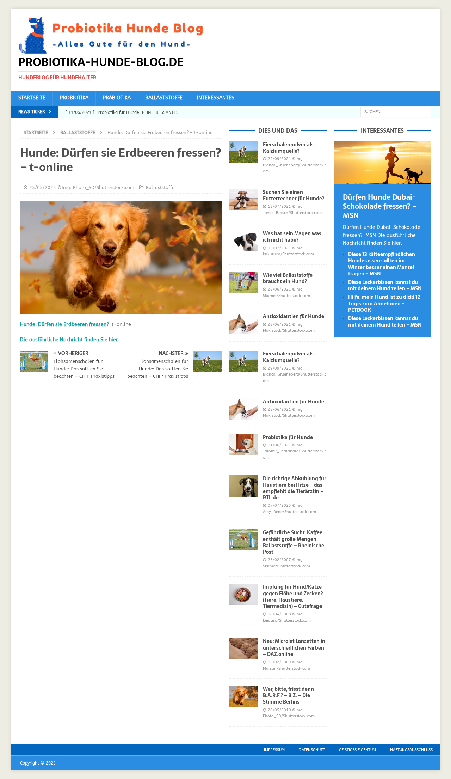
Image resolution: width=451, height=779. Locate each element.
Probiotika (74, 98)
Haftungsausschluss (411, 750)
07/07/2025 (279, 505)
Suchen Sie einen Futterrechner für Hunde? (293, 195)
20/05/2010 (279, 710)
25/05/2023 (42, 187)
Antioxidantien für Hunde (293, 316)
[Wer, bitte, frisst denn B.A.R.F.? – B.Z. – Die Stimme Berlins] (243, 696)
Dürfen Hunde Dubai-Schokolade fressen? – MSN (380, 206)
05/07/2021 (279, 248)
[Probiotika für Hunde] (243, 444)
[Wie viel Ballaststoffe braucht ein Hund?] (243, 282)
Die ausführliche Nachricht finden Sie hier (69, 340)
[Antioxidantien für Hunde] (243, 323)
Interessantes (215, 98)
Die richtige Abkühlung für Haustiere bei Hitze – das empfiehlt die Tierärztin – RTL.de (294, 488)
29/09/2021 (279, 159)
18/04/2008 (279, 614)
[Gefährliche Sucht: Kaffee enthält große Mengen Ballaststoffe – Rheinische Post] (243, 539)
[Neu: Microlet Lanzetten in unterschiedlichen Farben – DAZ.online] (243, 648)
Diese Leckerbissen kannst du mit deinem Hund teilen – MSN (385, 285)
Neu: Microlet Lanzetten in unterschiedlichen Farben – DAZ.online (294, 647)
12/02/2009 (279, 662)
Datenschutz (312, 750)
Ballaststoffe (164, 98)
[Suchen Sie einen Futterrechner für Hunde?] (243, 199)
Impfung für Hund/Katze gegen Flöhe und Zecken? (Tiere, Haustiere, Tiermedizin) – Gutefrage (293, 596)
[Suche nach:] (395, 112)
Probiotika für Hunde (288, 437)
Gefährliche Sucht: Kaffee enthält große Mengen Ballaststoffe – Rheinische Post (293, 542)
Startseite (31, 98)
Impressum (274, 750)
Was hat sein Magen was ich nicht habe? (292, 237)
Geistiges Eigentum (357, 750)
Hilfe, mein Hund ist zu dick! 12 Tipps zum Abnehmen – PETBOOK (384, 303)
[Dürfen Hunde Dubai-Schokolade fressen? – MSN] (382, 180)
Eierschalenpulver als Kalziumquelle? (288, 148)
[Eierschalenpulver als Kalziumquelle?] (243, 152)
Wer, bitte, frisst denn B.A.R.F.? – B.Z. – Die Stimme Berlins (288, 695)
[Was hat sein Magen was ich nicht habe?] (243, 240)
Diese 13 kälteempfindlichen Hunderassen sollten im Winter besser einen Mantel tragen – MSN (381, 264)
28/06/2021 (279, 289)
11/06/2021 (279, 445)
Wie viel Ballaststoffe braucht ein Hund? (288, 278)
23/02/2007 (279, 560)
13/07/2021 (279, 206)
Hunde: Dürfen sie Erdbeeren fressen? (64, 325)
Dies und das (277, 130)
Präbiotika (117, 98)
